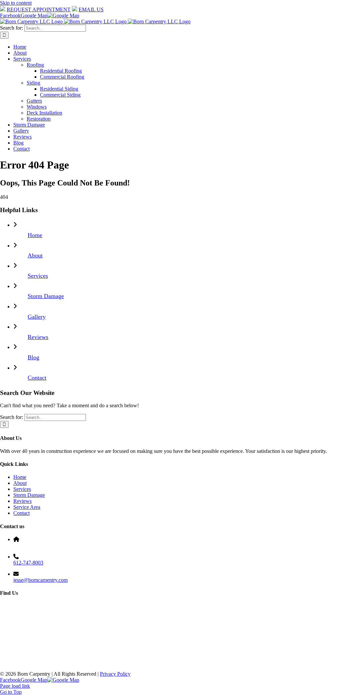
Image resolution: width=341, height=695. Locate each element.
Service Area (26, 507)
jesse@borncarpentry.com (40, 580)
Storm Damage (46, 296)
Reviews (38, 337)
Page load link (15, 686)
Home (35, 235)
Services (38, 275)
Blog (33, 357)
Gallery (37, 316)
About (35, 255)
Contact (37, 377)
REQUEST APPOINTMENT (39, 9)
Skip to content (16, 3)
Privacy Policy (115, 674)
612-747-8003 (28, 562)
